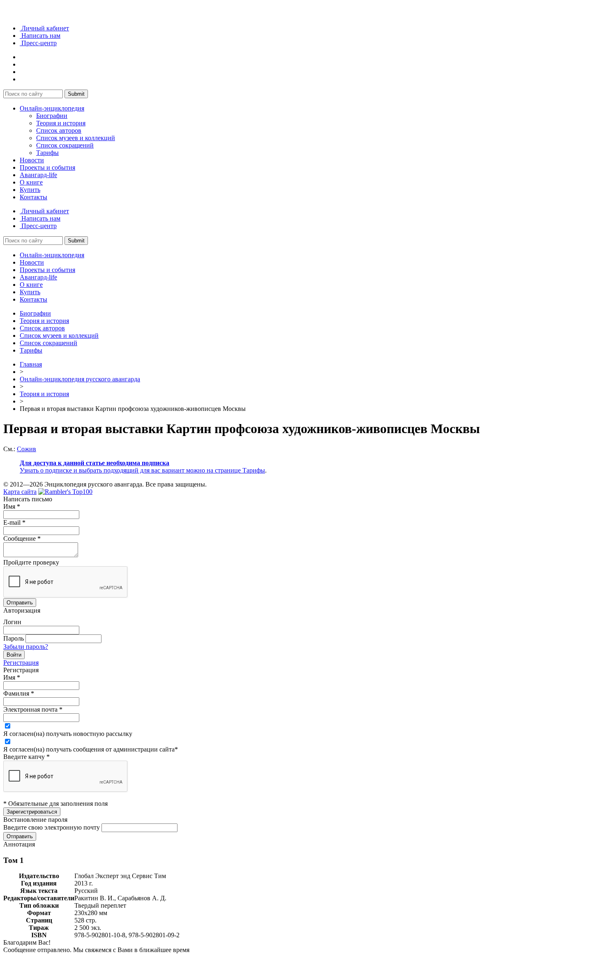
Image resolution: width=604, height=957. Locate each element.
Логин (12, 621)
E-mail (14, 522)
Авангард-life (38, 174)
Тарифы (47, 152)
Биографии (51, 115)
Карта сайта (20, 491)
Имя (11, 506)
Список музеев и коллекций (75, 137)
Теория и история (60, 123)
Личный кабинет (44, 28)
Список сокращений (65, 145)
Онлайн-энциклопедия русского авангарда (80, 379)
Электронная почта (32, 709)
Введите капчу (26, 756)
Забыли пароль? (25, 646)
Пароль (13, 638)
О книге (31, 182)
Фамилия (18, 693)
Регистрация (21, 662)
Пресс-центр (38, 42)
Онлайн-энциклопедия (52, 108)
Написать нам (40, 35)
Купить (30, 189)
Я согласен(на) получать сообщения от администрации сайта (90, 749)
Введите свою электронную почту (51, 827)
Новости (32, 160)
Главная (31, 364)
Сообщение (22, 538)
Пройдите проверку (31, 562)
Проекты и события (47, 167)
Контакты (33, 197)
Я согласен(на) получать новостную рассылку (67, 733)
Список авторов (58, 130)
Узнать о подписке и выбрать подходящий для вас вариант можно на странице (131, 470)
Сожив (26, 448)
